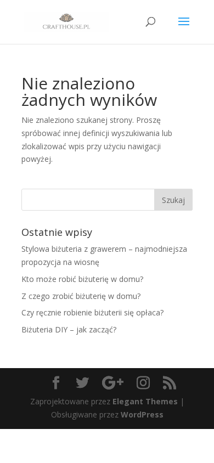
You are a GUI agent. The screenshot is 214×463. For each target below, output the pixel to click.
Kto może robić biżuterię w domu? (82, 279)
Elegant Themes (145, 401)
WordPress (142, 414)
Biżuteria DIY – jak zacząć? (68, 329)
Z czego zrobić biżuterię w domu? (80, 296)
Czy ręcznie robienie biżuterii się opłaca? (92, 312)
